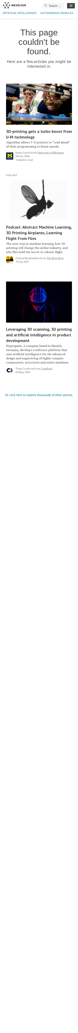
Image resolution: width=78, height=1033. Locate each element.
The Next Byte (55, 258)
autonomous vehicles (56, 13)
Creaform (46, 368)
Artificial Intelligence (19, 13)
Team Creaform (25, 368)
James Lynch (23, 152)
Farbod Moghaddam (28, 258)
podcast (11, 175)
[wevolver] (14, 5)
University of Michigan (50, 152)
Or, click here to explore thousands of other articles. (39, 395)
